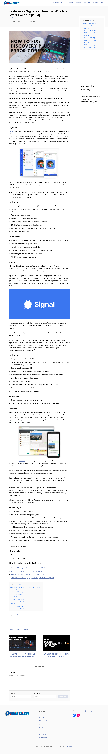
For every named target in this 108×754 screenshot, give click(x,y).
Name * (13, 694)
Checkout (41, 727)
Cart (39, 724)
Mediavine (70, 746)
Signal (18, 629)
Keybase (11, 131)
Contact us (41, 731)
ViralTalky (12, 18)
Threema (22, 461)
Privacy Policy (42, 738)
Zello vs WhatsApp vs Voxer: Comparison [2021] (28, 568)
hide (20, 584)
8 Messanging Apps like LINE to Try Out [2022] (27, 574)
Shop (40, 741)
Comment (12, 673)
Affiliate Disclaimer (44, 721)
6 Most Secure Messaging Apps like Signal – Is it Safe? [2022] (32, 578)
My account (42, 734)
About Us (41, 717)
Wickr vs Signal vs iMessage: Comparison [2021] (28, 571)
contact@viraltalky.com (87, 711)
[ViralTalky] (18, 3)
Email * (37, 694)
